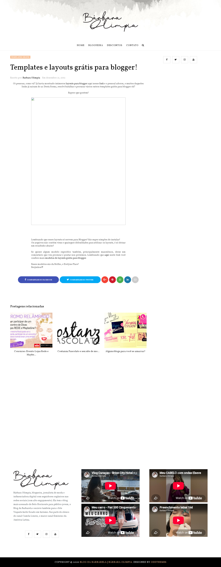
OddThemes (158, 562)
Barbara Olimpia (31, 77)
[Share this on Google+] (104, 279)
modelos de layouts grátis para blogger (65, 258)
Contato (132, 45)
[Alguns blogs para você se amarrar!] (125, 330)
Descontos (114, 45)
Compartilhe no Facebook (39, 280)
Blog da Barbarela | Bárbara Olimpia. (106, 562)
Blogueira (95, 45)
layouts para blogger (76, 83)
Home (80, 45)
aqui (107, 255)
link (101, 83)
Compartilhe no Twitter (81, 280)
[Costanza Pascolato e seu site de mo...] (78, 330)
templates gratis (20, 57)
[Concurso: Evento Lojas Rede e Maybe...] (31, 330)
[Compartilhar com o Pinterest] (135, 279)
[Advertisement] (181, 98)
